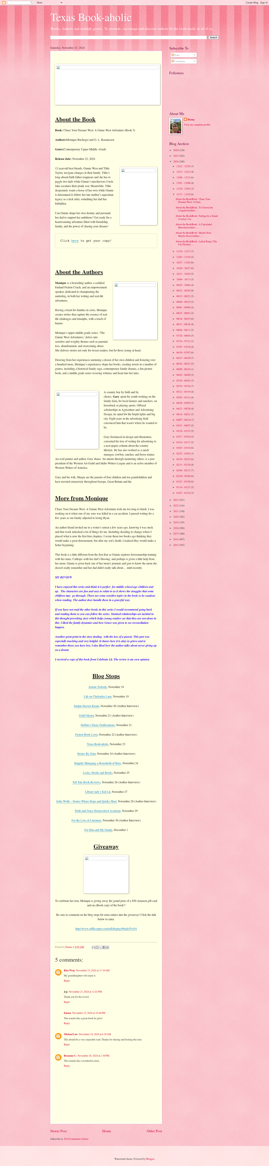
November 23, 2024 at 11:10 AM (92, 970)
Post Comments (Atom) (76, 1139)
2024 (176, 161)
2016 (176, 539)
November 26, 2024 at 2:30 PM (93, 1055)
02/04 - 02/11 (183, 470)
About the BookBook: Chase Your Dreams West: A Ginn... (192, 200)
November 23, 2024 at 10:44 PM (88, 1013)
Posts (177, 55)
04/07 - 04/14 (183, 419)
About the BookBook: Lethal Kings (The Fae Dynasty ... (196, 243)
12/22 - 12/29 (183, 166)
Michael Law (71, 1034)
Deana (191, 119)
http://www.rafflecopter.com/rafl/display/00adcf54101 (106, 928)
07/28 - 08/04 (183, 335)
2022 (176, 505)
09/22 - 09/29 (183, 290)
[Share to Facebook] (104, 947)
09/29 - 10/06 (183, 285)
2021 (176, 511)
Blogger (150, 1159)
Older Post (154, 1131)
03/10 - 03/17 (183, 442)
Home (106, 1131)
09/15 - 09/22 (183, 296)
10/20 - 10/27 (183, 268)
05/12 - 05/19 (183, 391)
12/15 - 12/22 (183, 171)
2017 (176, 533)
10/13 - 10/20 (183, 274)
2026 (176, 150)
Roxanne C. (70, 1055)
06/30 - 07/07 (183, 352)
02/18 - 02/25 (183, 459)
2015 (176, 545)
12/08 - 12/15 (183, 177)
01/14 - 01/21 (183, 487)
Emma (67, 1013)
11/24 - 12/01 (183, 188)
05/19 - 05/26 (183, 386)
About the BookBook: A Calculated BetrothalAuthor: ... (193, 226)
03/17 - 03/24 (183, 436)
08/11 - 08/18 (183, 324)
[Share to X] (100, 947)
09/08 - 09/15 (183, 302)
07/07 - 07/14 (183, 346)
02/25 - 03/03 (183, 453)
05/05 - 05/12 (183, 397)
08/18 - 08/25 (183, 318)
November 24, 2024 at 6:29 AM (95, 1034)
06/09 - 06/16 (183, 369)
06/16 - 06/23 (183, 363)
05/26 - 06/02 (183, 380)
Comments (179, 61)
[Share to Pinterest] (107, 947)
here (75, 241)
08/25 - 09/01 (183, 313)
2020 (176, 516)
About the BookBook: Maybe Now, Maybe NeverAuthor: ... (193, 234)
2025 (176, 155)
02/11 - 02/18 (183, 464)
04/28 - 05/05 (183, 403)
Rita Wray (69, 970)
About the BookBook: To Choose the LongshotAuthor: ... (194, 209)
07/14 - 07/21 (183, 341)
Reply (67, 980)
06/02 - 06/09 (183, 375)
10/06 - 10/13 (183, 279)
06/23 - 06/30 (183, 358)
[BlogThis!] (97, 947)
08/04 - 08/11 (183, 330)
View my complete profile (197, 124)
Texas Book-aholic (91, 17)
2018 (176, 528)
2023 (176, 500)
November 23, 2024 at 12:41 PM (85, 991)
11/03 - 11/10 (183, 257)
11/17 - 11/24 (183, 194)
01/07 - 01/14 (183, 493)
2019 (176, 522)
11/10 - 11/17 (183, 251)
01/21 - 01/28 (183, 481)
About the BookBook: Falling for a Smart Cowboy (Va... (196, 217)
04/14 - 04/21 (183, 414)
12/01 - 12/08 (183, 183)
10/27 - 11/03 (183, 262)
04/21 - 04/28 (183, 408)
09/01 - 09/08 (183, 307)
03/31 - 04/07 (183, 425)
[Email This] (93, 947)
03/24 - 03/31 (183, 431)
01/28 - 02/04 (183, 476)
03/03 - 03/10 (183, 447)
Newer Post (58, 1131)
